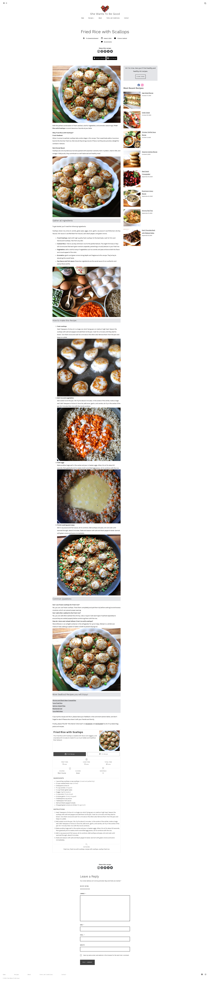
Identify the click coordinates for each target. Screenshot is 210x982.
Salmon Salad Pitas (58, 706)
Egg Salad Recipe (147, 93)
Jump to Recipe (100, 58)
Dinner (120, 38)
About (100, 18)
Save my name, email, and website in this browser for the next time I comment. (106, 955)
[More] (111, 51)
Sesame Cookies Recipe (149, 152)
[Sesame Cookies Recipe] (131, 159)
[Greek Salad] (131, 119)
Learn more (140, 76)
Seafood (124, 38)
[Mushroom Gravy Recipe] (131, 198)
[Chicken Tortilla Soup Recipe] (131, 139)
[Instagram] (101, 51)
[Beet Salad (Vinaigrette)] (131, 178)
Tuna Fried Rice (57, 703)
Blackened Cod (57, 708)
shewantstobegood (93, 38)
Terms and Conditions (113, 18)
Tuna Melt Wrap (57, 711)
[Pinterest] (105, 51)
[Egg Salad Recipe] (131, 100)
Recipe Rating (84, 886)
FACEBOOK (88, 724)
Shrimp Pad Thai (147, 210)
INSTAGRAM (99, 724)
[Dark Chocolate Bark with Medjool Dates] (131, 237)
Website (82, 945)
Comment (83, 893)
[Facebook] (98, 51)
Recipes (90, 18)
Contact (126, 18)
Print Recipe (112, 58)
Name (82, 925)
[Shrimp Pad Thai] (131, 217)
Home (82, 18)
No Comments (108, 41)
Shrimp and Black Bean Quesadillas (64, 700)
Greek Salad (146, 112)
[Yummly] (108, 51)
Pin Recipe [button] (104, 754)
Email (82, 935)
